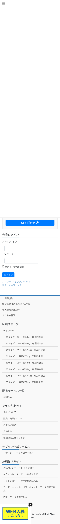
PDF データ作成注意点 (15, 497)
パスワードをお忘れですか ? (16, 281)
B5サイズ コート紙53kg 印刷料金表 (24, 362)
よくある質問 (8, 315)
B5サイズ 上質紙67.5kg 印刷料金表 (24, 382)
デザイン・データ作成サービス (18, 453)
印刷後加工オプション (14, 438)
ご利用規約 (7, 298)
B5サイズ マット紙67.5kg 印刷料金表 (25, 376)
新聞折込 (7, 397)
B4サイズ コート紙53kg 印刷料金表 (24, 337)
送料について (9, 412)
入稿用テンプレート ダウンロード (19, 468)
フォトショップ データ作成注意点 (20, 480)
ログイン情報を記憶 (14, 266)
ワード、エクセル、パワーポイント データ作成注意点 (29, 489)
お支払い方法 (9, 425)
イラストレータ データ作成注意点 (20, 474)
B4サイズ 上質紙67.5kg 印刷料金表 (24, 356)
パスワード (7, 254)
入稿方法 (7, 431)
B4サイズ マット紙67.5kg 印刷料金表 (25, 350)
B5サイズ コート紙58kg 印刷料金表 (24, 369)
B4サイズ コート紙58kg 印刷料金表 (24, 343)
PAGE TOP (55, 505)
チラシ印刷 (8, 330)
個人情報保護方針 (11, 309)
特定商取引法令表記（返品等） (17, 304)
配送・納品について (13, 418)
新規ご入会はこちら (12, 285)
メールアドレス (9, 241)
